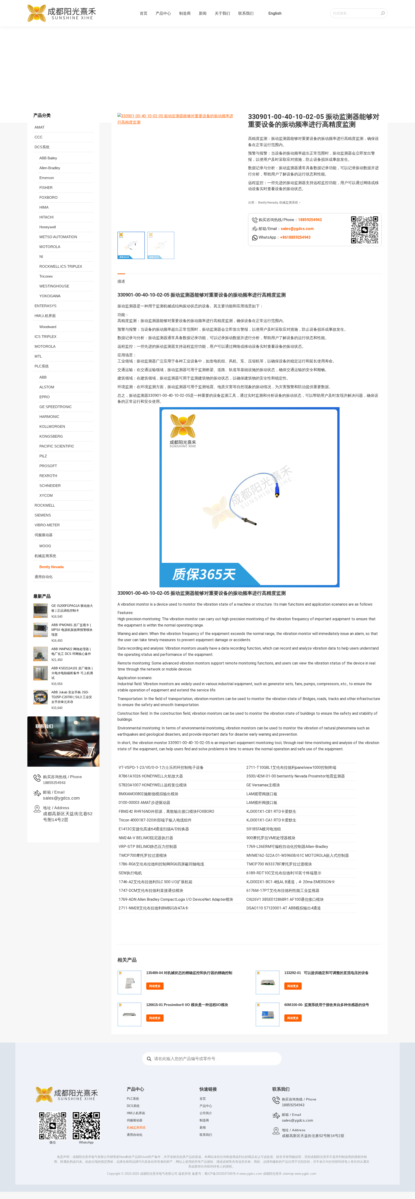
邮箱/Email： (286, 228)
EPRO (44, 397)
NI (41, 257)
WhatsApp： (284, 237)
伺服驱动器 (44, 535)
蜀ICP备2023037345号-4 (221, 1173)
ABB (43, 377)
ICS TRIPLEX (45, 337)
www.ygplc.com (305, 1173)
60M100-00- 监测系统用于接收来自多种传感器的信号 (326, 1005)
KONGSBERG (51, 436)
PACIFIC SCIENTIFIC (56, 446)
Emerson (46, 178)
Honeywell (47, 227)
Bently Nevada (268, 202)
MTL (38, 356)
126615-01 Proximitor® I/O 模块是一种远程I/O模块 (187, 1005)
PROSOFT (48, 466)
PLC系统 (42, 366)
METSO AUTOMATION (58, 237)
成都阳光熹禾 (272, 1173)
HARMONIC (49, 417)
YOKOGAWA (50, 296)
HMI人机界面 (45, 316)
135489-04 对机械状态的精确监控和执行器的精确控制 (189, 973)
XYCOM (46, 495)
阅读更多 (155, 986)
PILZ (43, 456)
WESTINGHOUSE (54, 286)
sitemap (288, 1173)
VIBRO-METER (47, 525)
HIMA (44, 207)
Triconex (46, 276)
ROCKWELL (45, 505)
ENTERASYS (45, 306)
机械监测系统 (288, 202)
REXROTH (48, 476)
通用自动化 (44, 577)
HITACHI (46, 217)
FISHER (46, 188)
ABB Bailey (48, 158)
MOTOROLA (49, 247)
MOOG (45, 546)
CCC (39, 137)
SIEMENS (43, 515)
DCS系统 (42, 147)
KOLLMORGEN (52, 426)
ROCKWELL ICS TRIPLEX (60, 266)
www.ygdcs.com (250, 1173)
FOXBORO (48, 197)
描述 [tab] (121, 281)
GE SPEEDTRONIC (55, 407)
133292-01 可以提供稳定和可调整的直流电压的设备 (326, 973)
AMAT (39, 127)
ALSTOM (46, 387)
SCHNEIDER (50, 486)
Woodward (47, 327)
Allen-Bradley (49, 168)
